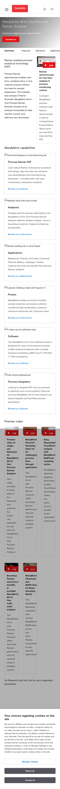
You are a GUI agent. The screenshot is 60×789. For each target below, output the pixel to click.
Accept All (30, 780)
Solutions (40, 50)
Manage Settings (30, 761)
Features (26, 50)
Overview (9, 50)
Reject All (30, 771)
